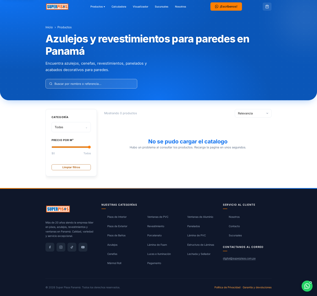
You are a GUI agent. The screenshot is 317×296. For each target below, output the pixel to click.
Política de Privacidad (227, 287)
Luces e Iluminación (159, 253)
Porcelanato (154, 235)
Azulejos (112, 244)
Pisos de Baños (116, 235)
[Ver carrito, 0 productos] (267, 7)
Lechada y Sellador (198, 253)
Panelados (193, 226)
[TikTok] (72, 247)
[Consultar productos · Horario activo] (307, 286)
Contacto (234, 226)
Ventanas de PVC (157, 216)
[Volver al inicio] (57, 6)
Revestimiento (155, 226)
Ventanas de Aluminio (200, 216)
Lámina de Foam (157, 244)
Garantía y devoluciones (257, 287)
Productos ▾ (97, 6)
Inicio (49, 27)
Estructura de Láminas (200, 244)
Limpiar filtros (71, 167)
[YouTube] (83, 247)
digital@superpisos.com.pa (239, 258)
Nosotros (180, 6)
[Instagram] (61, 247)
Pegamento (154, 263)
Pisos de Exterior (117, 226)
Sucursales (161, 6)
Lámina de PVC (196, 235)
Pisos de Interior (117, 216)
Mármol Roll (114, 263)
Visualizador (140, 6)
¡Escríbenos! (228, 6)
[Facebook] (49, 247)
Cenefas (112, 253)
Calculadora (119, 6)
